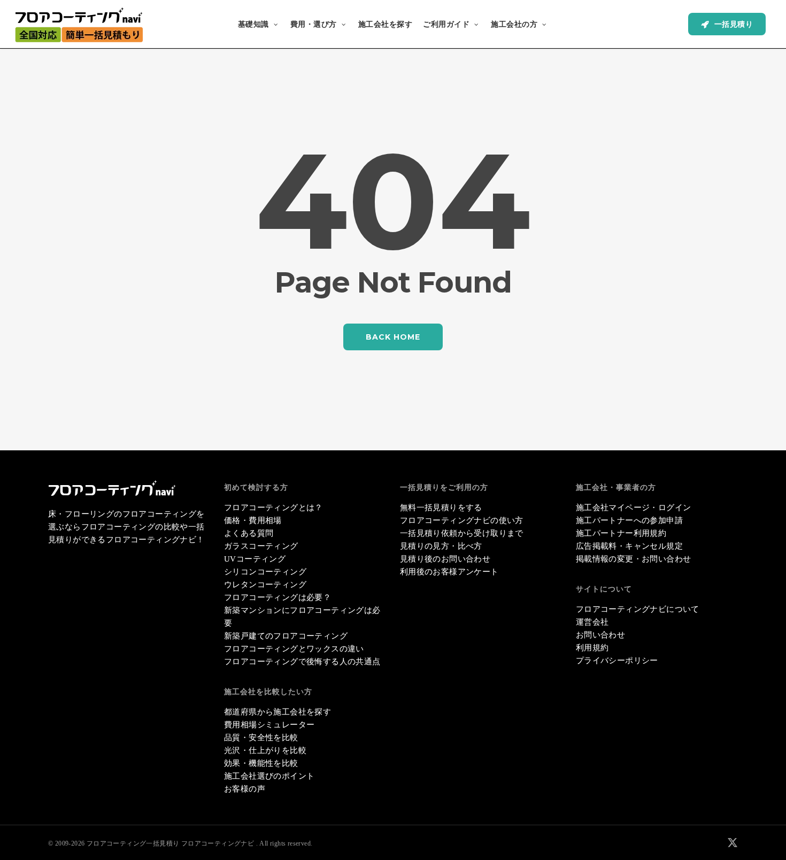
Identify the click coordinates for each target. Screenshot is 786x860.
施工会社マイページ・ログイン (633, 507)
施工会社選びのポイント (269, 776)
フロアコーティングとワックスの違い (294, 648)
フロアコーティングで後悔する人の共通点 (302, 661)
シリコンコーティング (265, 571)
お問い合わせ (600, 635)
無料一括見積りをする (441, 507)
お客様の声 (244, 789)
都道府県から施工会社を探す (277, 712)
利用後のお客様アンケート (449, 571)
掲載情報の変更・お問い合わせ (633, 559)
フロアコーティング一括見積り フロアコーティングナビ (170, 843)
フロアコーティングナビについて (637, 609)
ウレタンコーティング (265, 584)
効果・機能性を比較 (261, 763)
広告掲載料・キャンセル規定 (629, 546)
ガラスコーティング (261, 546)
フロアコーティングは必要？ (277, 597)
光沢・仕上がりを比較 (265, 750)
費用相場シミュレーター (269, 724)
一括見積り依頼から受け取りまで (461, 533)
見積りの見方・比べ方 (441, 546)
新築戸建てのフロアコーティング (286, 636)
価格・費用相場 (253, 520)
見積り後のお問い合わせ (445, 559)
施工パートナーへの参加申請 (629, 520)
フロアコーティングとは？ (273, 507)
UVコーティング (255, 559)
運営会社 (592, 622)
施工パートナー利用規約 (621, 533)
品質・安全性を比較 (261, 737)
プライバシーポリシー (617, 660)
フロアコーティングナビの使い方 (461, 520)
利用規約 (592, 647)
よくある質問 (248, 533)
